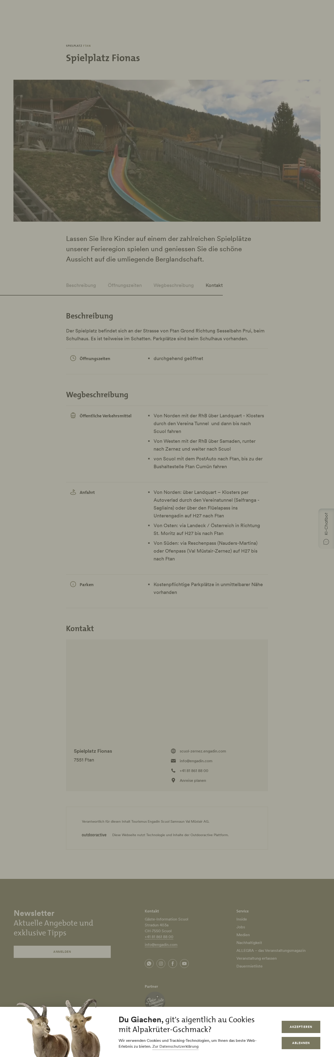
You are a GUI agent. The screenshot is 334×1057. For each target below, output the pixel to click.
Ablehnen (301, 1043)
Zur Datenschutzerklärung (175, 1046)
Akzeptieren (301, 1027)
